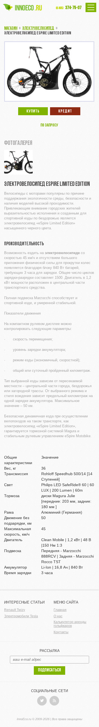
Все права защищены (67, 719)
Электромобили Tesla (21, 616)
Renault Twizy (14, 610)
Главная (60, 610)
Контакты (61, 632)
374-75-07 (68, 7)
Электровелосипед (38, 28)
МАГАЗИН (10, 28)
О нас (58, 616)
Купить (33, 111)
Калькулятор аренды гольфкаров (70, 624)
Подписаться (49, 670)
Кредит (65, 111)
